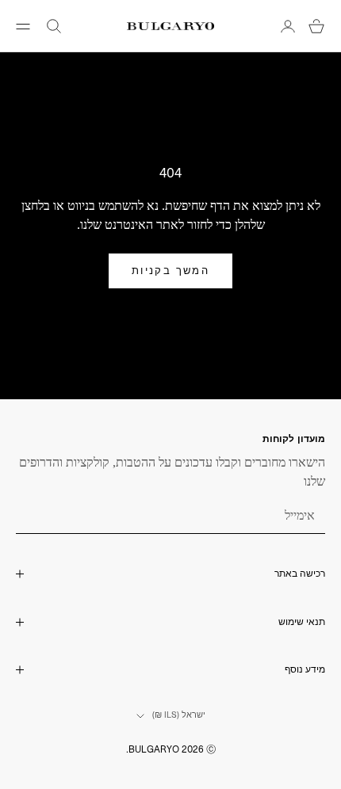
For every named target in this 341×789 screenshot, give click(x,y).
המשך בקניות (170, 270)
